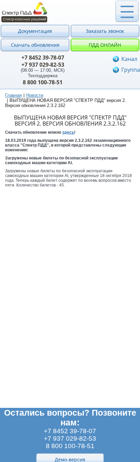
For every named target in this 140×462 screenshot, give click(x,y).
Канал (129, 59)
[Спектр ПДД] (70, 12)
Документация (35, 31)
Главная (13, 95)
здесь (68, 132)
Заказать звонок (105, 31)
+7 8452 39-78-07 (42, 57)
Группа (130, 69)
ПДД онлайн (105, 45)
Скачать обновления (35, 45)
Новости (34, 95)
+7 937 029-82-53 (42, 64)
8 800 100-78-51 (43, 82)
